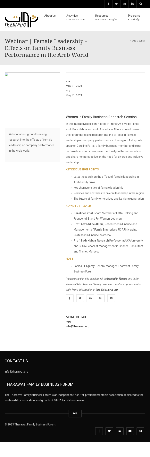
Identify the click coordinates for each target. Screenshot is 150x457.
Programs (134, 17)
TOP (75, 413)
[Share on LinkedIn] (90, 298)
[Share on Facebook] (70, 298)
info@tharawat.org (107, 289)
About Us (50, 15)
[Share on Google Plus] (101, 298)
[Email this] (111, 298)
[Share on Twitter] (80, 298)
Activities (75, 17)
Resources (106, 17)
